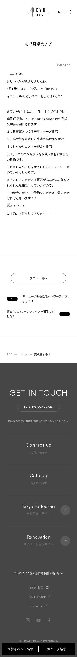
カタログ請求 (56, 649)
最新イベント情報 (20, 649)
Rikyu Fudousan (36, 596)
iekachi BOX (36, 587)
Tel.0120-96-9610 (38, 407)
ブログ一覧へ (38, 278)
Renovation (36, 606)
